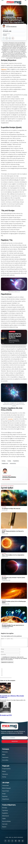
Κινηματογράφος (6, 768)
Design (4, 793)
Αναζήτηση (15, 741)
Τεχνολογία (5, 810)
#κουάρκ (9, 460)
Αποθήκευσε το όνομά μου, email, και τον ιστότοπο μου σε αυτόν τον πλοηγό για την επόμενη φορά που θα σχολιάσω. (14, 658)
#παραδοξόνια (16, 460)
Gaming (4, 776)
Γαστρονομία (5, 785)
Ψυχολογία (4, 796)
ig (15, 840)
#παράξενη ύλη (5, 463)
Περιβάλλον (5, 813)
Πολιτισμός (5, 751)
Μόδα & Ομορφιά (6, 788)
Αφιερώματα (5, 757)
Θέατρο (4, 771)
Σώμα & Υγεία (5, 790)
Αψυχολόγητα (5, 799)
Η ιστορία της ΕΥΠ (6, 715)
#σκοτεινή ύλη (13, 463)
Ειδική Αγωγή (5, 815)
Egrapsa (4, 826)
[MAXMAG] (14, 2)
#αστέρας (3, 460)
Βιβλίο (3, 754)
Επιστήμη (10, 15)
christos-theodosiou (9, 477)
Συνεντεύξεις (5, 760)
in (9, 38)
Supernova (3, 69)
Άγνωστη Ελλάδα (6, 821)
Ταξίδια (4, 818)
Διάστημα (4, 15)
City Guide (4, 824)
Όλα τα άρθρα (6, 479)
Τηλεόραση (5, 774)
